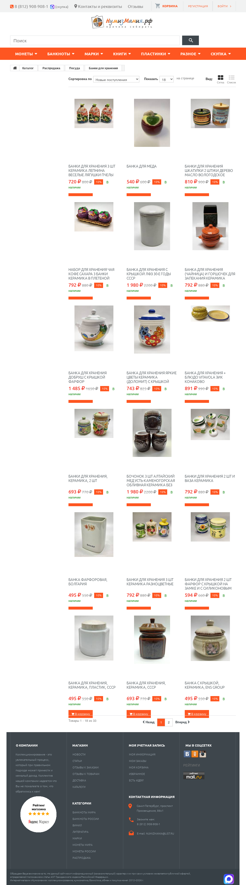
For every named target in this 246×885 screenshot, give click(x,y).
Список (231, 82)
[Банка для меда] (152, 123)
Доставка (79, 780)
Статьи (77, 761)
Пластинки (153, 53)
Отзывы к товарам (86, 774)
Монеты (24, 53)
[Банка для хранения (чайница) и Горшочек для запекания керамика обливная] (210, 226)
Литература (80, 832)
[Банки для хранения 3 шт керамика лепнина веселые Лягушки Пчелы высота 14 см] (93, 123)
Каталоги (79, 787)
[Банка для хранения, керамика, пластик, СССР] (93, 640)
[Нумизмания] (122, 22)
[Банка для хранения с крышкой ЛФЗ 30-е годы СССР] (152, 226)
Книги (120, 53)
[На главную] (14, 68)
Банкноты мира (84, 812)
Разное (188, 53)
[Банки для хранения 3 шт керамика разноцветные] (152, 536)
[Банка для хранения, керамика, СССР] (152, 640)
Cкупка (219, 53)
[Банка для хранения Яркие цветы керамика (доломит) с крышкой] (152, 329)
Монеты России (84, 851)
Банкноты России (86, 819)
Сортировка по (80, 78)
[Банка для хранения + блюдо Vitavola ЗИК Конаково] (210, 329)
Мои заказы (137, 761)
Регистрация (198, 6)
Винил (77, 825)
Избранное (137, 774)
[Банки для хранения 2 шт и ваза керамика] (210, 433)
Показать (151, 78)
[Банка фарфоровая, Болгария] (93, 536)
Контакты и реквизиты (100, 6)
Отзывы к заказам (86, 767)
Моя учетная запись (147, 745)
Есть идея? (136, 780)
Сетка (220, 82)
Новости (79, 754)
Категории (81, 803)
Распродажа (82, 858)
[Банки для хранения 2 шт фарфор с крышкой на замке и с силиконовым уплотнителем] (210, 536)
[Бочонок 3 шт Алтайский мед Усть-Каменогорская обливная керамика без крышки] (152, 433)
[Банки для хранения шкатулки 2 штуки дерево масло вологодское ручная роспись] (210, 123)
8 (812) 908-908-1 (31, 6)
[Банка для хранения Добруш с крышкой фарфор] (93, 329)
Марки (92, 53)
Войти (223, 6)
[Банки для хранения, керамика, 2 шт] (93, 433)
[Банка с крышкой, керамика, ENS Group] (210, 640)
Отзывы (135, 6)
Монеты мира (82, 845)
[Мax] (52, 6)
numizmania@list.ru (160, 833)
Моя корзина (138, 767)
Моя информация (142, 754)
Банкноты (58, 53)
